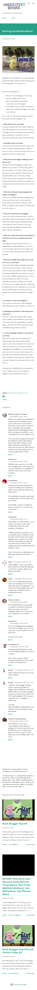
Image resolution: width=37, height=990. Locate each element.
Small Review (12, 480)
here (24, 83)
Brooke (10, 670)
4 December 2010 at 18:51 (18, 416)
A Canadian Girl (13, 644)
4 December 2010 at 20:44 (18, 461)
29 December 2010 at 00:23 (19, 721)
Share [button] (4, 400)
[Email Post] (3, 397)
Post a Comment (14, 915)
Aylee (10, 562)
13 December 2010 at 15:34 (24, 682)
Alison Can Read (13, 600)
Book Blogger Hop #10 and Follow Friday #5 (18, 951)
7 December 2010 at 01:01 (23, 579)
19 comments (13, 973)
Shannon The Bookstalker (17, 719)
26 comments (13, 844)
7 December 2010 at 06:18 (18, 602)
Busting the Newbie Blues (18, 393)
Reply (10, 455)
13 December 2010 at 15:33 (24, 670)
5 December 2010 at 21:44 (22, 562)
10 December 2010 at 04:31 (19, 623)
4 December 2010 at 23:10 (18, 483)
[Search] (29, 3)
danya (10, 579)
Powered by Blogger (20, 984)
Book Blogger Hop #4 (14, 823)
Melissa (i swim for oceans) (17, 414)
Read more (31, 844)
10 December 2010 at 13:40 (19, 647)
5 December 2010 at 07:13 (18, 519)
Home (4, 18)
